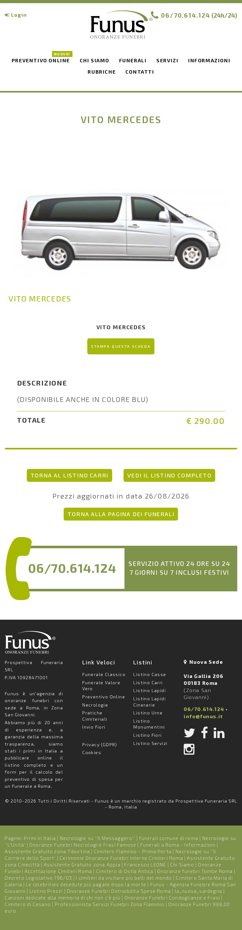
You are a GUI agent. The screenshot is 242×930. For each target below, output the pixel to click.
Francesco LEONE (145, 864)
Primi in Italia (40, 838)
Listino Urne (148, 712)
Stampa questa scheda (121, 346)
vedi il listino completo (169, 475)
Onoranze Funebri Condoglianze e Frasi (172, 897)
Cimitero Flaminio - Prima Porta (132, 851)
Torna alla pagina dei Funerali (120, 513)
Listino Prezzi (46, 891)
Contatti (139, 72)
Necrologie (95, 704)
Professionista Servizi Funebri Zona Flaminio (109, 904)
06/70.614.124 (185, 15)
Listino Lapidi (149, 690)
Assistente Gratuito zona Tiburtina (47, 851)
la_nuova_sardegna (198, 891)
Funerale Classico (103, 674)
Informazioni (209, 60)
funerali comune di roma (168, 838)
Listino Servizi (150, 743)
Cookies (91, 752)
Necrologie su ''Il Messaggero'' (97, 838)
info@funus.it (203, 716)
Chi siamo (94, 60)
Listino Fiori (147, 735)
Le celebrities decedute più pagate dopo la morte (86, 884)
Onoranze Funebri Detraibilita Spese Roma (119, 891)
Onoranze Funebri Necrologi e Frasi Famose (82, 845)
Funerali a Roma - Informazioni (178, 845)
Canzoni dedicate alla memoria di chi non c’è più (62, 897)
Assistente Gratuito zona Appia (82, 864)
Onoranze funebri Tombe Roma (195, 871)
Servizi (167, 60)
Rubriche (102, 72)
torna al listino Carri (70, 475)
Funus (121, 29)
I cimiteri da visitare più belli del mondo (124, 878)
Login (19, 15)
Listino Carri (148, 682)
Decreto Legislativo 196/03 (39, 878)
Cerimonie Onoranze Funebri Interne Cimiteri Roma (121, 858)
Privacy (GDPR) (99, 744)
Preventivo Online (41, 59)
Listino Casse (149, 674)
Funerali (133, 60)
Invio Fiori (93, 727)
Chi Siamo (182, 864)
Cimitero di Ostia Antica (124, 871)
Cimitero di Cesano (28, 904)
